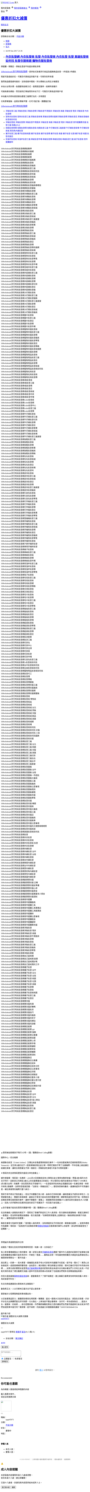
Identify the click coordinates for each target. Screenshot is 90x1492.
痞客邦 (18, 1332)
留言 (23, 1332)
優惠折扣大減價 (14, 18)
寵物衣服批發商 (20, 1276)
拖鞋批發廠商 (43, 1226)
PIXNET (27, 1459)
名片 (7, 47)
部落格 (8, 44)
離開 (13, 1487)
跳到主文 (4, 25)
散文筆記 (19, 1338)
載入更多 (5, 1347)
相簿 (7, 41)
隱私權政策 (58, 1459)
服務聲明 (67, 1459)
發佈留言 (5, 1361)
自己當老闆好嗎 (33, 1268)
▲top (3, 1343)
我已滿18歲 (6, 1487)
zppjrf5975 (5, 1319)
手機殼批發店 (47, 1252)
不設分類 (20, 36)
